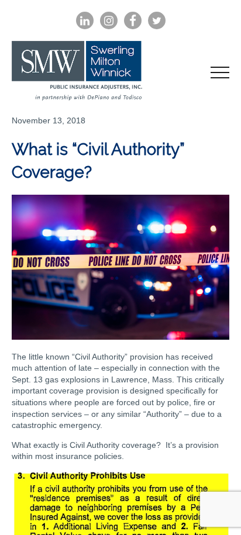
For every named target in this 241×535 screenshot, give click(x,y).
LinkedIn (85, 21)
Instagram (109, 21)
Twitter (157, 21)
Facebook (133, 21)
